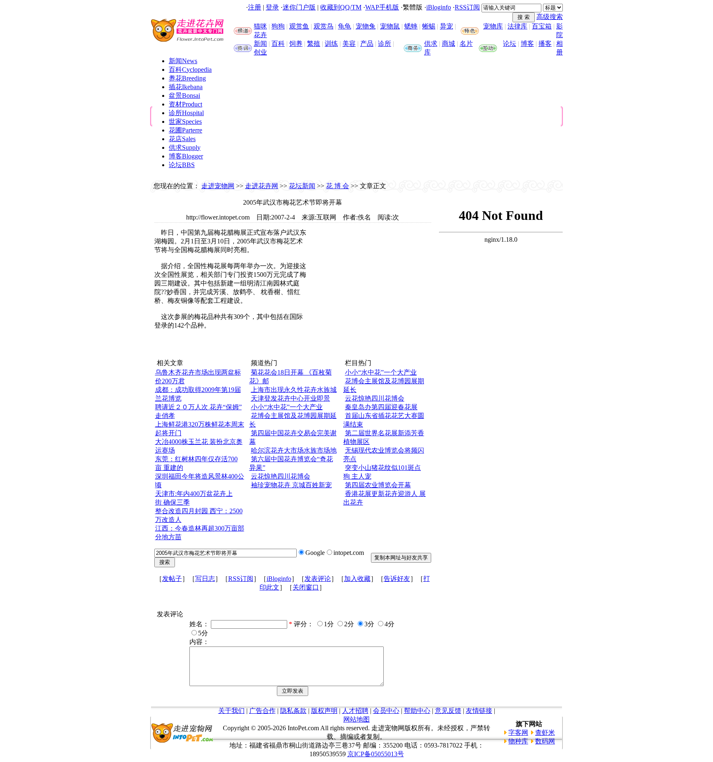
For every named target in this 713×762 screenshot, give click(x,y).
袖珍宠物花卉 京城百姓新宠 (291, 484)
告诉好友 (397, 578)
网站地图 (356, 719)
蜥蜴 (428, 26)
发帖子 (172, 578)
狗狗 (278, 26)
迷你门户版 (299, 7)
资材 (185, 104)
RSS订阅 (467, 7)
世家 (185, 121)
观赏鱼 (299, 26)
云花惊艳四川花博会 (280, 476)
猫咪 (260, 26)
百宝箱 (542, 26)
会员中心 (386, 710)
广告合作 (262, 710)
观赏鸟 (323, 26)
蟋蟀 (411, 26)
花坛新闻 (302, 185)
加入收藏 (357, 578)
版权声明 (324, 710)
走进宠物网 (217, 185)
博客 (527, 43)
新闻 (260, 43)
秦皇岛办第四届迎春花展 (381, 406)
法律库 (517, 26)
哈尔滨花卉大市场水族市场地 (294, 450)
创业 (260, 52)
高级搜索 (549, 16)
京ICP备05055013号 (375, 753)
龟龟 (344, 26)
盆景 (184, 95)
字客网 (518, 732)
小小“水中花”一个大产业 (287, 406)
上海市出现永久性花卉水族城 (294, 389)
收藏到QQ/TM (340, 7)
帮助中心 (417, 710)
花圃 (185, 130)
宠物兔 (365, 26)
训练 (331, 43)
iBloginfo (438, 7)
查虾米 (545, 732)
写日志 (205, 578)
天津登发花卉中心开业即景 (290, 398)
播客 (545, 43)
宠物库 (493, 26)
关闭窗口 (306, 587)
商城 (448, 43)
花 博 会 (337, 185)
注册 (254, 7)
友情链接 (479, 710)
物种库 (518, 741)
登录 (272, 7)
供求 (430, 43)
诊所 (384, 43)
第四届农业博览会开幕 (378, 484)
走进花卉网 (261, 185)
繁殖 (313, 43)
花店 (182, 138)
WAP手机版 (382, 7)
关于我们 (231, 710)
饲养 (295, 43)
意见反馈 (448, 710)
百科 (278, 43)
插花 (186, 86)
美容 (349, 43)
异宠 (446, 26)
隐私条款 (293, 710)
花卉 (260, 34)
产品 (366, 43)
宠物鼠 (390, 26)
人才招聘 (355, 710)
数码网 (545, 741)
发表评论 (318, 578)
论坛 (509, 43)
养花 (187, 78)
